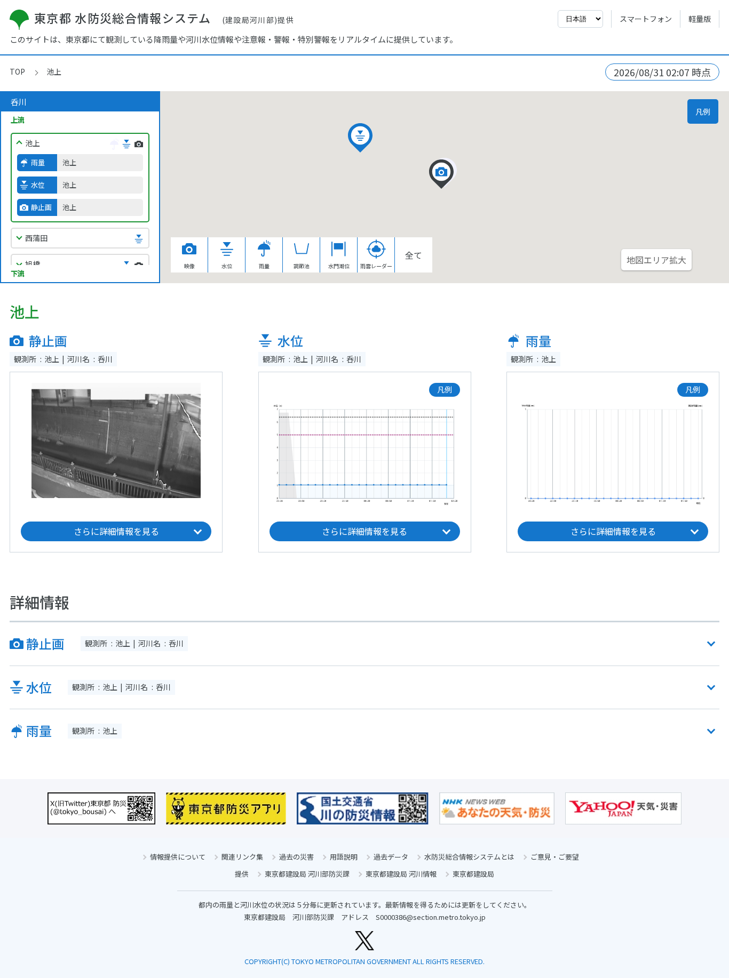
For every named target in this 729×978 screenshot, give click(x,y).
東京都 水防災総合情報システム (164, 17)
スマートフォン (646, 18)
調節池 (302, 266)
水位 (226, 266)
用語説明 (344, 857)
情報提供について (177, 857)
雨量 (264, 266)
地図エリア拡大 (656, 259)
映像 (189, 266)
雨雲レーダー (376, 266)
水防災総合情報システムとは (469, 857)
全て (413, 254)
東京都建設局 (473, 874)
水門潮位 (339, 266)
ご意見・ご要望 (554, 857)
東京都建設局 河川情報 (401, 874)
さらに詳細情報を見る (116, 531)
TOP (17, 71)
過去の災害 (296, 857)
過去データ (391, 857)
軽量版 (699, 18)
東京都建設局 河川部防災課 (307, 874)
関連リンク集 (242, 857)
